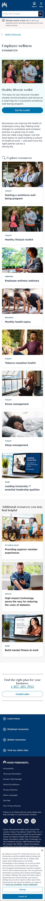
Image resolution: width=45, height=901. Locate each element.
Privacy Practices (10, 790)
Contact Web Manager (12, 779)
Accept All (22, 896)
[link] (22, 536)
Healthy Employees (13, 34)
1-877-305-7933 (22, 686)
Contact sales (22, 694)
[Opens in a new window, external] (5, 821)
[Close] (42, 850)
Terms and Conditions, (14, 884)
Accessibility (8, 768)
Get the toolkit (22, 110)
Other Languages (10, 795)
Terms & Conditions (11, 784)
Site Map (6, 800)
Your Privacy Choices (12, 806)
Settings (22, 889)
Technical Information (12, 774)
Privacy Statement (30, 884)
